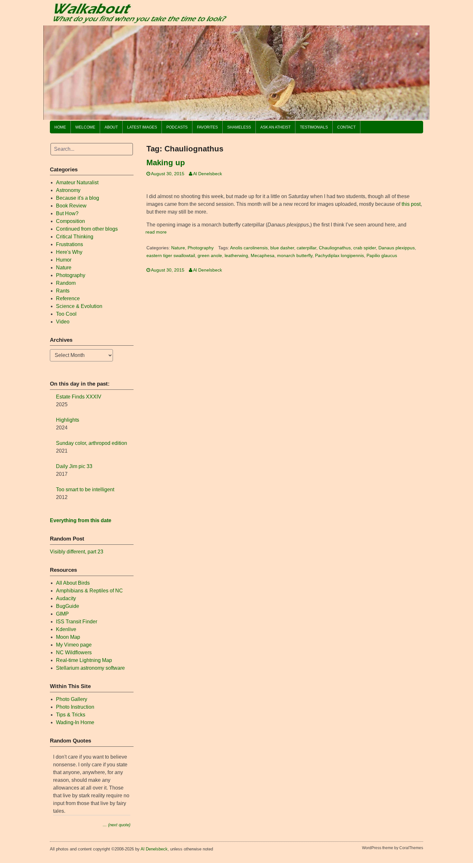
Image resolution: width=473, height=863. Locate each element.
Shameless (239, 127)
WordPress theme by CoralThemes (392, 848)
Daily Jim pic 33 (74, 466)
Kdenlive (66, 629)
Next (421, 71)
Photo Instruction (75, 707)
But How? (67, 213)
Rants (63, 290)
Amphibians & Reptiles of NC (89, 590)
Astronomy (68, 190)
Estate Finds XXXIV (78, 396)
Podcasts (177, 127)
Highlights (67, 420)
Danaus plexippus (396, 247)
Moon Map (68, 637)
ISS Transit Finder (76, 621)
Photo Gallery (71, 699)
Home (60, 127)
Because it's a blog (77, 198)
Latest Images (142, 127)
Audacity (66, 598)
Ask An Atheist (275, 127)
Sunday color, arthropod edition (91, 443)
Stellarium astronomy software (90, 668)
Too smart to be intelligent (85, 489)
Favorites (207, 127)
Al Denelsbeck (207, 173)
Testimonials (314, 127)
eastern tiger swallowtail (170, 255)
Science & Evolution (79, 306)
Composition (70, 221)
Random (66, 283)
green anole (210, 255)
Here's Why (69, 252)
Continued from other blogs (87, 229)
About (111, 127)
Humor (63, 260)
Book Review (71, 205)
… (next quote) (116, 824)
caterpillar (306, 247)
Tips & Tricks (70, 714)
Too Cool (66, 314)
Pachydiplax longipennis (339, 255)
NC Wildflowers (74, 652)
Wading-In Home (75, 722)
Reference (68, 298)
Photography (201, 247)
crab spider (364, 247)
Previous (51, 71)
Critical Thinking (74, 236)
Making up (165, 162)
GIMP (62, 614)
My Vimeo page (74, 644)
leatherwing (236, 255)
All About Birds (73, 583)
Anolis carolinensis (249, 247)
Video (63, 321)
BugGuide (67, 606)
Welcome (85, 127)
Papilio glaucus (381, 255)
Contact (346, 127)
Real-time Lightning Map (84, 660)
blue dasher (282, 247)
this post (411, 204)
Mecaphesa (262, 255)
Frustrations (69, 244)
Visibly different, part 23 (76, 551)
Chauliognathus (335, 247)
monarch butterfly (294, 255)
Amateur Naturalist (77, 182)
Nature (178, 247)
